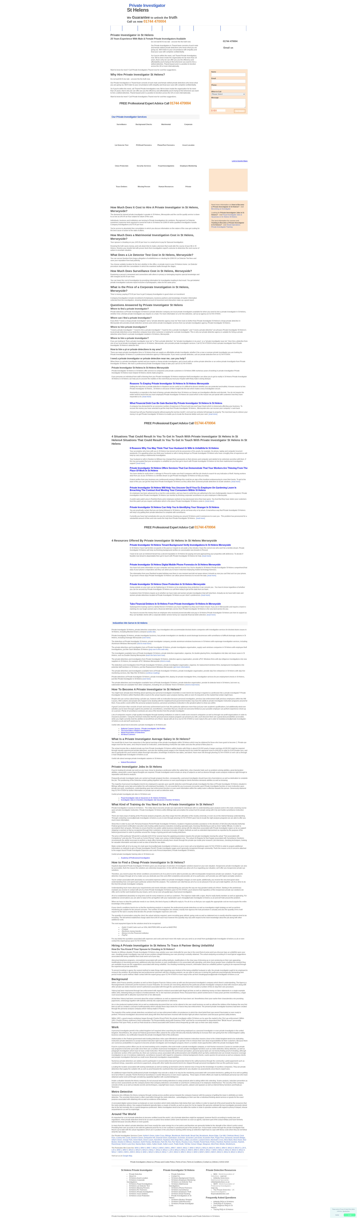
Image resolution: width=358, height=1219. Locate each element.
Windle (222, 1144)
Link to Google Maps (240, 161)
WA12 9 (231, 1148)
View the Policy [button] (346, 1211)
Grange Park (127, 1140)
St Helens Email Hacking (180, 1194)
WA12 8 (227, 1152)
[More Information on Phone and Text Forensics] (166, 152)
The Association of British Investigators (135, 731)
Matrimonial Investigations (207, 28)
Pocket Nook (204, 1142)
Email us (228, 47)
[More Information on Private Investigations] (188, 193)
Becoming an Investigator (221, 209)
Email (213, 78)
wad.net (223, 1176)
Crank (128, 1138)
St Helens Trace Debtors (138, 1194)
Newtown (136, 1142)
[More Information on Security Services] (144, 173)
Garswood (228, 1138)
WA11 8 (205, 1148)
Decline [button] (337, 1215)
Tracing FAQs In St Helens (223, 1209)
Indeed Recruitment (128, 762)
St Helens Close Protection (139, 1196)
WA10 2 (199, 1148)
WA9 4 (192, 1148)
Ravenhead (116, 1144)
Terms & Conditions (194, 1162)
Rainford (219, 1142)
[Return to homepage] (117, 10)
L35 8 (171, 1150)
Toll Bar (187, 1144)
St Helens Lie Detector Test (139, 1186)
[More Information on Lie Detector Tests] (121, 152)
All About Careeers (128, 734)
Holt (172, 1140)
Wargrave (206, 1144)
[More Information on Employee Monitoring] (188, 173)
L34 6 (244, 1148)
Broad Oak (195, 1136)
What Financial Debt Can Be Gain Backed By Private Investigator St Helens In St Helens (176, 403)
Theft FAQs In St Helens (222, 1204)
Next (114, 66)
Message (215, 98)
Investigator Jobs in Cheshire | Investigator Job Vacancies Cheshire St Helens (150, 800)
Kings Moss (179, 1140)
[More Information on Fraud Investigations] (166, 173)
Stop (117, 66)
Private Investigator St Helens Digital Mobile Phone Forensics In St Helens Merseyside (175, 564)
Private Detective (135, 1174)
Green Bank (137, 1140)
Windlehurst (230, 1144)
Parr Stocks (176, 1142)
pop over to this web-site (158, 649)
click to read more (144, 644)
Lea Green (194, 1140)
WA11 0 (155, 1148)
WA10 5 (238, 1148)
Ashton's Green (149, 1136)
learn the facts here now (155, 655)
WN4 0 (143, 1148)
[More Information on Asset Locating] (188, 152)
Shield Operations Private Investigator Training (225, 226)
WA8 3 (161, 1148)
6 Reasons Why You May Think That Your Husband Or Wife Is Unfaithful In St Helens (174, 448)
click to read (165, 661)
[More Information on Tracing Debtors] (121, 193)
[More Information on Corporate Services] (188, 131)
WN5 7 (149, 1148)
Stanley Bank (141, 1144)
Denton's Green (137, 1138)
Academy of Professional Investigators (135, 858)
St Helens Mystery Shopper (181, 1200)
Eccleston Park (208, 1138)
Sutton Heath (157, 1144)
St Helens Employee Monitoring (183, 1180)
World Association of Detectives (133, 733)
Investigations (171, 28)
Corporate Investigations (233, 28)
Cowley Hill (120, 1138)
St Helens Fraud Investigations (140, 1184)
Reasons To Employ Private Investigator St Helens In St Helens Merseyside (169, 383)
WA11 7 (186, 1148)
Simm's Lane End (128, 1144)
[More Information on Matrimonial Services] (166, 131)
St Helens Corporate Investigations (136, 1181)
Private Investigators (138, 1162)
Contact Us (130, 28)
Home (116, 28)
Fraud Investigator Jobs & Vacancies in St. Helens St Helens (226, 216)
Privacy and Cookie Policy (165, 1162)
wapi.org (214, 1188)
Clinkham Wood (233, 1136)
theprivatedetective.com (220, 1194)
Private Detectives (178, 1174)
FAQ (157, 28)
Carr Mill (222, 1136)
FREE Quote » (143, 109)
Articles (215, 1162)
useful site (151, 632)
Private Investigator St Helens (179, 1170)
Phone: (214, 85)
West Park (215, 1144)
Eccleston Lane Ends (194, 1138)
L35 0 (171, 1152)
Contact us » (166, 109)
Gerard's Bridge (239, 1138)
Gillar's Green (117, 1140)
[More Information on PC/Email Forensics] (144, 152)
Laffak (186, 1140)
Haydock (166, 1140)
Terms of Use (181, 1162)
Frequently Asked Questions (221, 1197)
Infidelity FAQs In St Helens (223, 1202)
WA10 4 (235, 1150)
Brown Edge (213, 1136)
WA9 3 (214, 1150)
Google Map (127, 1156)
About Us (144, 28)
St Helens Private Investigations (141, 1192)
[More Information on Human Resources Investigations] (166, 193)
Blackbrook (176, 1136)
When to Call (216, 92)
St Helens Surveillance (180, 1190)
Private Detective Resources (221, 1170)
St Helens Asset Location (138, 1178)
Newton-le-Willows (125, 1142)
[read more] (146, 397)
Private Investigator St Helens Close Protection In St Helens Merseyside (167, 584)
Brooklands (204, 1136)
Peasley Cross (187, 1142)
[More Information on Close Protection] (121, 173)
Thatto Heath (179, 1144)
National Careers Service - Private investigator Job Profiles (143, 729)
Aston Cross (159, 1136)
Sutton (148, 1144)
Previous (111, 66)
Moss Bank (228, 1140)
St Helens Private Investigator (136, 1170)
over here (146, 638)
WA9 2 (137, 1148)
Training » (237, 58)
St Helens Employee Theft (181, 1192)
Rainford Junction (230, 1142)
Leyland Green (204, 1140)
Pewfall (196, 1142)
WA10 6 (212, 1148)
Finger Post (219, 1138)
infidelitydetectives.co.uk (220, 1182)
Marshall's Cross (217, 1140)
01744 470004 (230, 41)
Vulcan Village (196, 1144)
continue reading (152, 673)
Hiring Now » (221, 58)
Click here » (121, 139)
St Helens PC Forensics (138, 1190)
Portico (213, 1142)
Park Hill (164, 1142)
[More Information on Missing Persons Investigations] (144, 193)
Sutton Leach (168, 1144)
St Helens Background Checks (183, 1178)
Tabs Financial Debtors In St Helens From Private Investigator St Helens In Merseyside (175, 604)
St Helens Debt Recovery (180, 1202)
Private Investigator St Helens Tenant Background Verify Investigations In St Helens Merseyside (180, 545)
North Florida (146, 1142)
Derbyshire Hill (149, 1138)
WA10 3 (145, 1150)
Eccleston (181, 1138)
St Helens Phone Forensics (181, 1188)
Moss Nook (237, 1140)
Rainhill (241, 1142)
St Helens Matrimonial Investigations (178, 1185)
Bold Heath (185, 1136)
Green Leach (148, 1140)
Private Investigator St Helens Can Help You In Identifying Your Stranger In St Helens (174, 507)
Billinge (168, 1136)
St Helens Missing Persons (139, 1188)
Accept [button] (349, 1215)
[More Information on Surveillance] (121, 131)
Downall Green (162, 1138)
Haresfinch (158, 1140)
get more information (181, 667)
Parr (169, 1142)
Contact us (207, 1162)
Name (213, 72)
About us (150, 1162)
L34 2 (114, 1150)
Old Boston (156, 1142)
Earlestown (172, 1138)
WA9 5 (179, 1148)
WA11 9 (159, 1150)
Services (186, 28)
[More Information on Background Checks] (144, 131)
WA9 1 (167, 1148)
